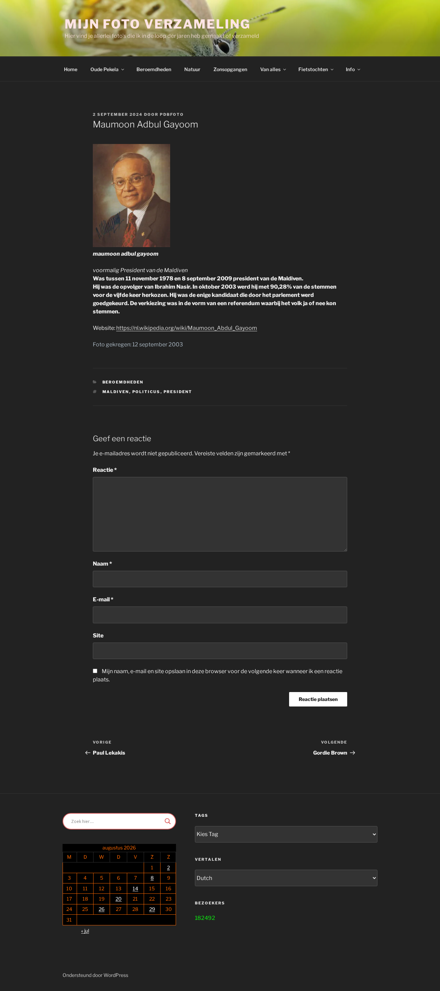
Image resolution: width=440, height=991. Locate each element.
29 (152, 909)
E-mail (103, 599)
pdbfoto (172, 114)
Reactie (105, 470)
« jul (85, 931)
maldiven (115, 391)
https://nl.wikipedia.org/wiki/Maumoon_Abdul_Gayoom (186, 328)
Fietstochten (313, 69)
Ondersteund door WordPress (95, 975)
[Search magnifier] (168, 821)
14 (135, 888)
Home (70, 69)
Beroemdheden (153, 69)
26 (101, 909)
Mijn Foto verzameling (157, 24)
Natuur (192, 69)
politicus (146, 391)
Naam (102, 563)
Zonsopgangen (230, 69)
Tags (201, 815)
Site (98, 635)
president (178, 391)
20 (119, 899)
